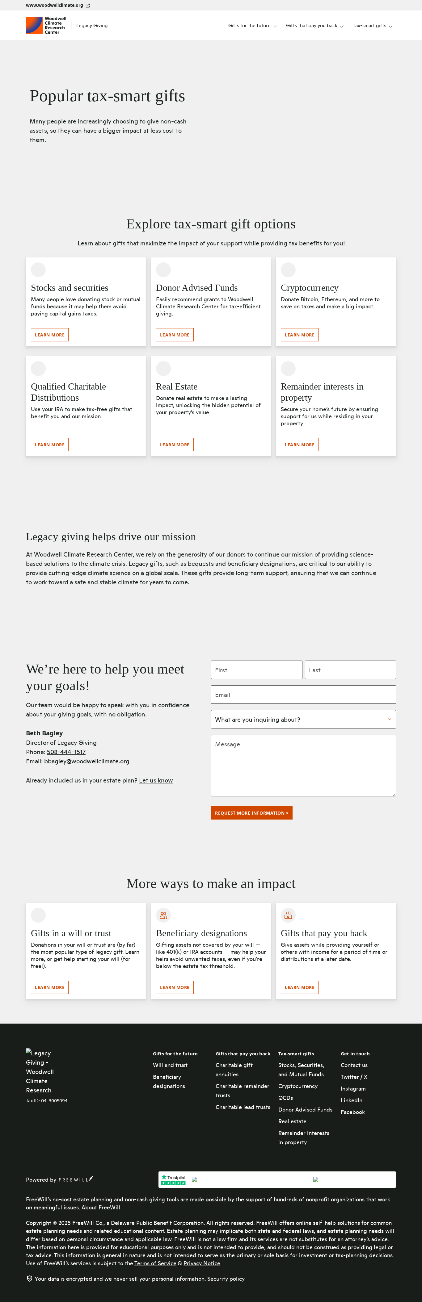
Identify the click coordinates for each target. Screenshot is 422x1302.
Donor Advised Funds (305, 1109)
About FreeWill (101, 1207)
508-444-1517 (66, 751)
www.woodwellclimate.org (54, 5)
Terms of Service (155, 1263)
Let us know (156, 780)
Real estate (292, 1121)
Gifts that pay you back (243, 1053)
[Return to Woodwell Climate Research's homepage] (46, 1071)
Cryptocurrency (298, 1086)
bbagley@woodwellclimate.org (86, 761)
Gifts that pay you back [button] (311, 25)
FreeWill (76, 1179)
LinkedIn (351, 1100)
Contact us (354, 1065)
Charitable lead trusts (243, 1107)
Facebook (353, 1112)
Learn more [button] (50, 335)
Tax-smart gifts (296, 1053)
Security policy (226, 1278)
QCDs (285, 1097)
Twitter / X (354, 1076)
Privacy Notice (202, 1263)
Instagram (353, 1088)
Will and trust (170, 1065)
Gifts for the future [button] (249, 25)
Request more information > (252, 813)
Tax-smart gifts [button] (369, 25)
